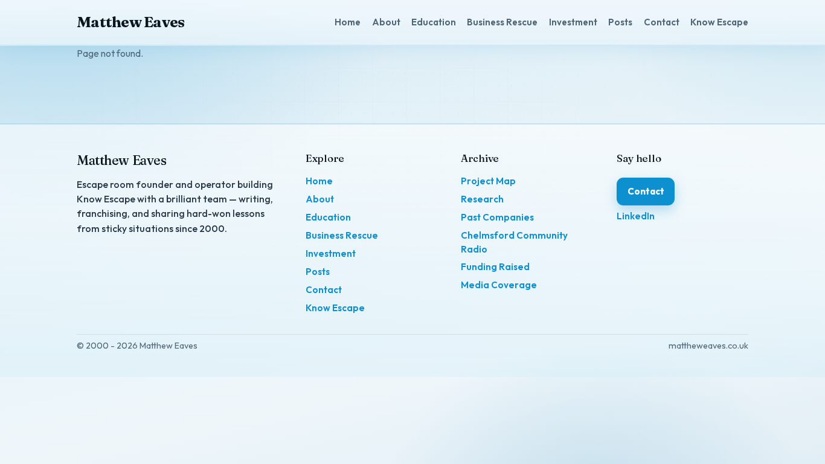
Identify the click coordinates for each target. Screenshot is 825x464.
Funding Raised (495, 266)
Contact (661, 22)
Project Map (488, 181)
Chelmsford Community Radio (514, 242)
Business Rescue (502, 22)
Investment (573, 22)
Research (482, 199)
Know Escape (719, 22)
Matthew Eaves (130, 22)
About (386, 22)
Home (348, 22)
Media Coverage (499, 285)
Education (433, 22)
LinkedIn (636, 216)
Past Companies (497, 217)
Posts (620, 22)
